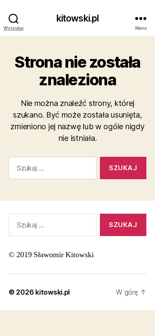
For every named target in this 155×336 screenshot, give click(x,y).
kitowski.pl (77, 18)
